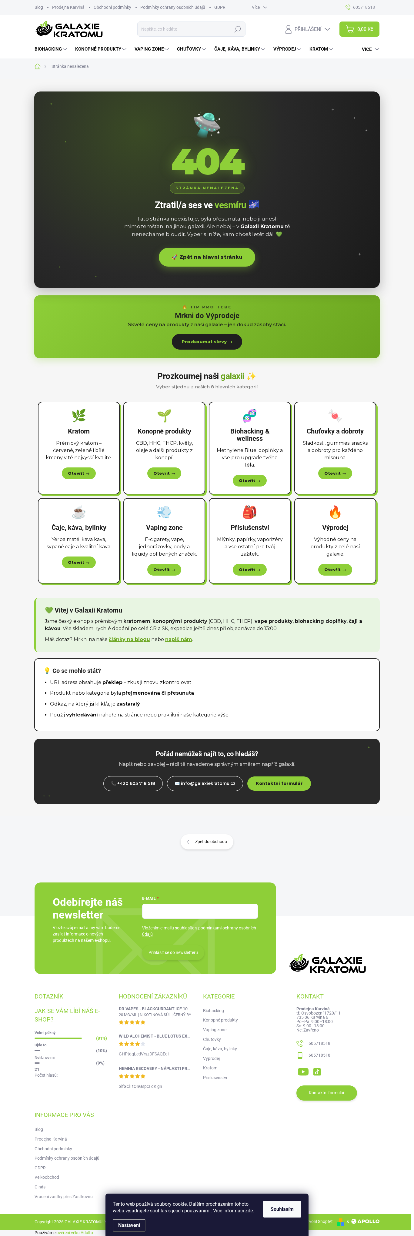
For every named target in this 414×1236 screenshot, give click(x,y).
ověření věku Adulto (74, 1232)
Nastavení (129, 1225)
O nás (40, 1186)
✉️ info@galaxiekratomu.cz (205, 783)
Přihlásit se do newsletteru (173, 952)
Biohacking (213, 1010)
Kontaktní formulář (279, 783)
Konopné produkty (220, 1020)
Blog (39, 7)
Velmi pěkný (45, 1032)
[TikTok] (317, 1070)
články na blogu (129, 639)
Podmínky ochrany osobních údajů (172, 7)
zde (249, 1211)
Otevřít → (79, 473)
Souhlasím (282, 1209)
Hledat (237, 29)
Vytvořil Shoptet (318, 1221)
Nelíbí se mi (45, 1057)
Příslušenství (215, 1077)
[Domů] (41, 66)
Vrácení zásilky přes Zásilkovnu (64, 1196)
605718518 (319, 1043)
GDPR (219, 7)
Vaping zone (214, 1029)
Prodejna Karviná (68, 7)
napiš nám (178, 639)
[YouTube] (303, 1070)
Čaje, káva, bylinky (220, 1048)
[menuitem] (51, 49)
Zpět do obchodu (211, 841)
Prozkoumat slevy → (207, 341)
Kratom (210, 1067)
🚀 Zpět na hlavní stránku (207, 257)
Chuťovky (212, 1039)
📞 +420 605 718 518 (133, 783)
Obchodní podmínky (112, 7)
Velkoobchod (47, 1177)
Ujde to (40, 1045)
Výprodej (211, 1058)
